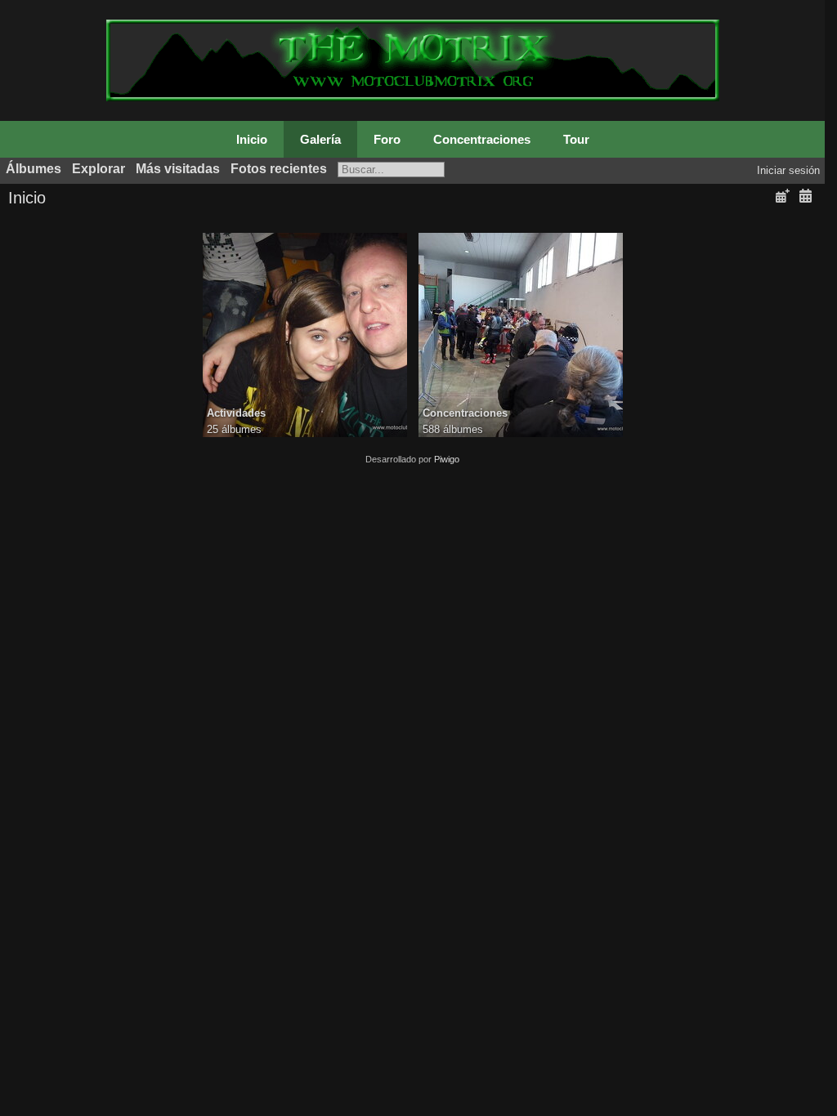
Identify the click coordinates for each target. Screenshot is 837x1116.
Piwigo (446, 459)
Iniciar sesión (788, 170)
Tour (576, 139)
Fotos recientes (279, 169)
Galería (320, 139)
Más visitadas (178, 169)
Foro (387, 139)
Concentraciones (481, 139)
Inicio (251, 139)
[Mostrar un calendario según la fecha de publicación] (782, 196)
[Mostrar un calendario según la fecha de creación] (805, 196)
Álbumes (33, 169)
